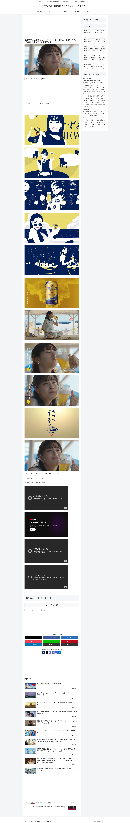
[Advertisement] (52, 27)
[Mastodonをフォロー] (50, 652)
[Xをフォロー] (47, 652)
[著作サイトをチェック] (43, 652)
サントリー (28, 78)
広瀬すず (44, 78)
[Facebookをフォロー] (53, 652)
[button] (51, 644)
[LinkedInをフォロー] (59, 652)
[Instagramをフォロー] (56, 652)
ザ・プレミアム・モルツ (36, 78)
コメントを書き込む (52, 605)
